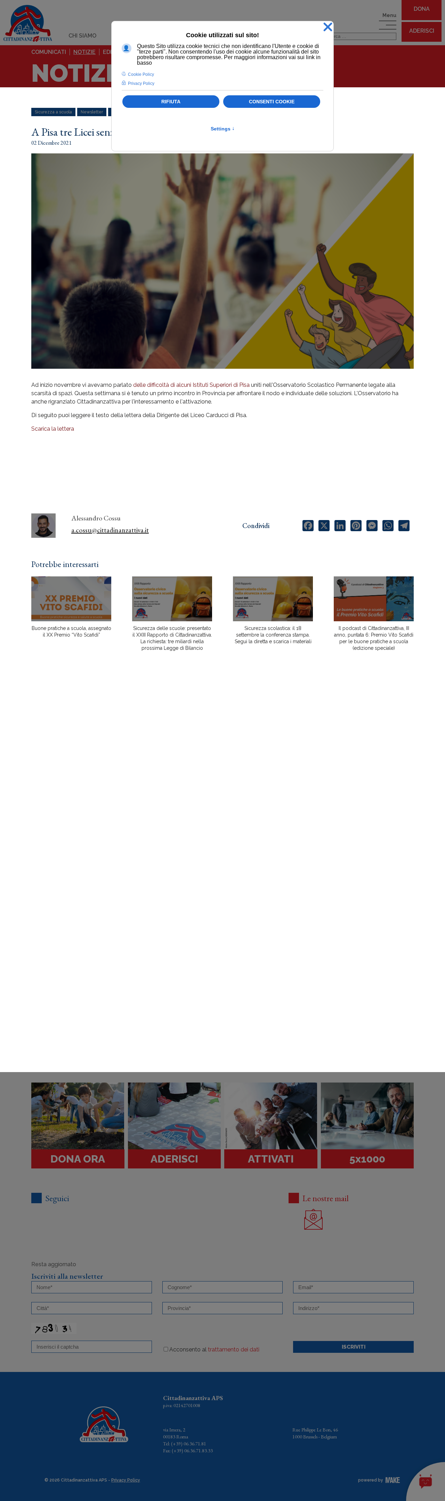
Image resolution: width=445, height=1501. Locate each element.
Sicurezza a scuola (53, 112)
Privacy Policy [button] (141, 83)
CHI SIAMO (82, 35)
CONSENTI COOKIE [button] (271, 101)
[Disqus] (222, 778)
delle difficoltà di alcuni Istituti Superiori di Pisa (191, 385)
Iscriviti (353, 1347)
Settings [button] (223, 128)
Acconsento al (214, 1349)
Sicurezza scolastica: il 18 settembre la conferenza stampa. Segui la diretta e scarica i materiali (273, 634)
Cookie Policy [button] (141, 74)
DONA (422, 9)
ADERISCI (421, 30)
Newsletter (92, 112)
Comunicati (48, 52)
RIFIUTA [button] (170, 101)
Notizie (84, 52)
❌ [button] (328, 27)
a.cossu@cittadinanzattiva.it (110, 530)
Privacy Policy (125, 1480)
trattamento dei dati (233, 1349)
